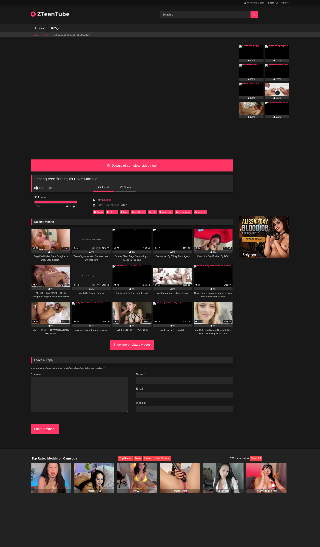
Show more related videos (132, 344)
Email (140, 388)
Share (127, 187)
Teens (45, 35)
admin (107, 199)
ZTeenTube (53, 14)
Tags (56, 28)
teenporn (202, 212)
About (105, 187)
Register (284, 2)
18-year (113, 212)
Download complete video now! (133, 165)
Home (41, 28)
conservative (185, 212)
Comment (36, 374)
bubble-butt (140, 212)
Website (141, 402)
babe (125, 212)
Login (271, 2)
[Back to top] (309, 537)
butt (154, 212)
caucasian (167, 212)
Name (140, 374)
